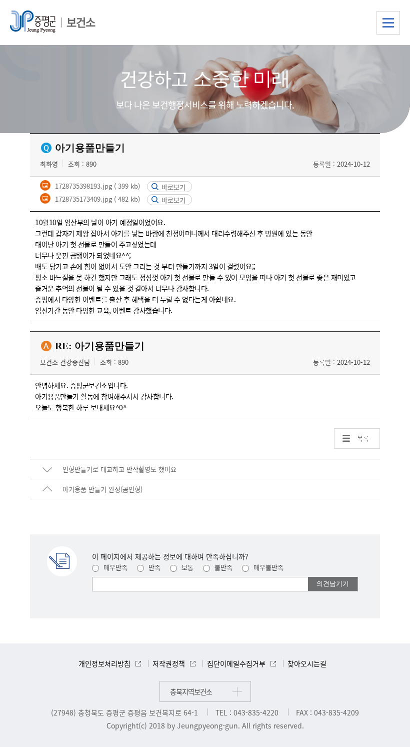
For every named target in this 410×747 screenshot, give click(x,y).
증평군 (33, 22)
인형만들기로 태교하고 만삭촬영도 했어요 (119, 469)
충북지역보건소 (191, 691)
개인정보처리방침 (104, 663)
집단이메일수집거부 (236, 663)
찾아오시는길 (307, 663)
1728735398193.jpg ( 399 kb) (96, 186)
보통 (187, 567)
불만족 (222, 567)
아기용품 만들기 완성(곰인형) (102, 489)
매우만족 (115, 567)
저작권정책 (168, 663)
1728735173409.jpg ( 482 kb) (96, 199)
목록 (363, 438)
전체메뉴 (388, 23)
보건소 (80, 22)
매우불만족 (268, 567)
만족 (153, 567)
